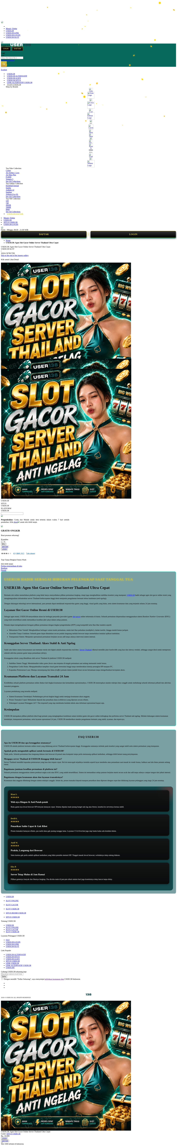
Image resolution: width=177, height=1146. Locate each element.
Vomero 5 (9, 179)
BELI (3, 544)
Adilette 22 (10, 190)
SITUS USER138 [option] (5, 504)
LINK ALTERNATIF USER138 (18, 965)
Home (8, 240)
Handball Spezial (12, 186)
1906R (8, 207)
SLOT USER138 (12, 909)
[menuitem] (11, 74)
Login (6, 49)
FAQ (8, 940)
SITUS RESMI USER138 (16, 913)
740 (7, 203)
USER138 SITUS (13, 957)
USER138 (10, 31)
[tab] (88, 70)
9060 (8, 209)
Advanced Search (7, 60)
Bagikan (4, 568)
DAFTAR (44, 234)
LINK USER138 (12, 963)
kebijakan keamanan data (54, 979)
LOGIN (133, 234)
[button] (6, 363)
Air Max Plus (11, 175)
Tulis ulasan (30, 553)
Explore (4, 70)
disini (16, 522)
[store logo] (20, 46)
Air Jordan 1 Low (12, 173)
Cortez (8, 170)
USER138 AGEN (13, 959)
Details (3, 570)
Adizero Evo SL (12, 194)
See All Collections (13, 181)
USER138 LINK (12, 33)
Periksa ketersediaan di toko (11, 566)
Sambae (9, 192)
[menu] (88, 144)
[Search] (4, 64)
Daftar (17, 49)
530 (7, 201)
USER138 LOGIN (13, 35)
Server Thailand (86, 650)
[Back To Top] (2, 1142)
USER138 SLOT (12, 37)
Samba (8, 188)
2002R (8, 205)
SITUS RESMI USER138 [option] (7, 500)
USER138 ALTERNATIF (16, 955)
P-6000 (8, 177)
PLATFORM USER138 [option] (6, 509)
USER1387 (10, 968)
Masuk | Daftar (11, 29)
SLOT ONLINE (12, 901)
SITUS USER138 (10, 222)
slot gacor (77, 617)
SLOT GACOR (12, 905)
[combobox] (12, 58)
